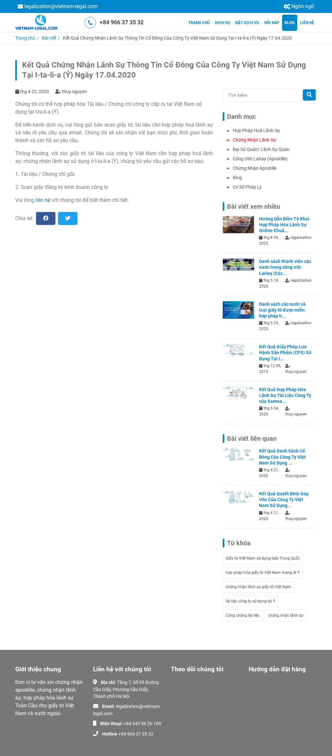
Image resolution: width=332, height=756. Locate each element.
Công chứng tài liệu (243, 615)
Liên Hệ (307, 22)
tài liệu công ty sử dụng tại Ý (250, 601)
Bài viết (49, 38)
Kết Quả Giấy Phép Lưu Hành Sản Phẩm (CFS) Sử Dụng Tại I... (285, 352)
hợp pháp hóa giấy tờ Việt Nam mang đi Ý (263, 572)
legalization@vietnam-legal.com (61, 6)
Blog (290, 22)
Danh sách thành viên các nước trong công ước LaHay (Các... (285, 267)
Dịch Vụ (256, 691)
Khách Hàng (261, 710)
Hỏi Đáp (271, 22)
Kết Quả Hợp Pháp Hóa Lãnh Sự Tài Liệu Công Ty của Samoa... (285, 395)
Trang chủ (25, 38)
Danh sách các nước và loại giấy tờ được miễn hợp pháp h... (282, 310)
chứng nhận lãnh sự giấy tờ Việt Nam (258, 587)
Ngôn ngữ (302, 6)
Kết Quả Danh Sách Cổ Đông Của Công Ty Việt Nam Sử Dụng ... (282, 456)
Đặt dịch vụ (247, 22)
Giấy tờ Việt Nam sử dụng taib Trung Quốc (263, 558)
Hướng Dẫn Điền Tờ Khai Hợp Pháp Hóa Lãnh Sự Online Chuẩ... (284, 224)
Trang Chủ (199, 22)
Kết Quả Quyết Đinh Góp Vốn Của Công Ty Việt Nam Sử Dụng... (284, 499)
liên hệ (42, 200)
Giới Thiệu (258, 681)
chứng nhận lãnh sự (285, 615)
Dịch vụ (222, 22)
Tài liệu (255, 700)
